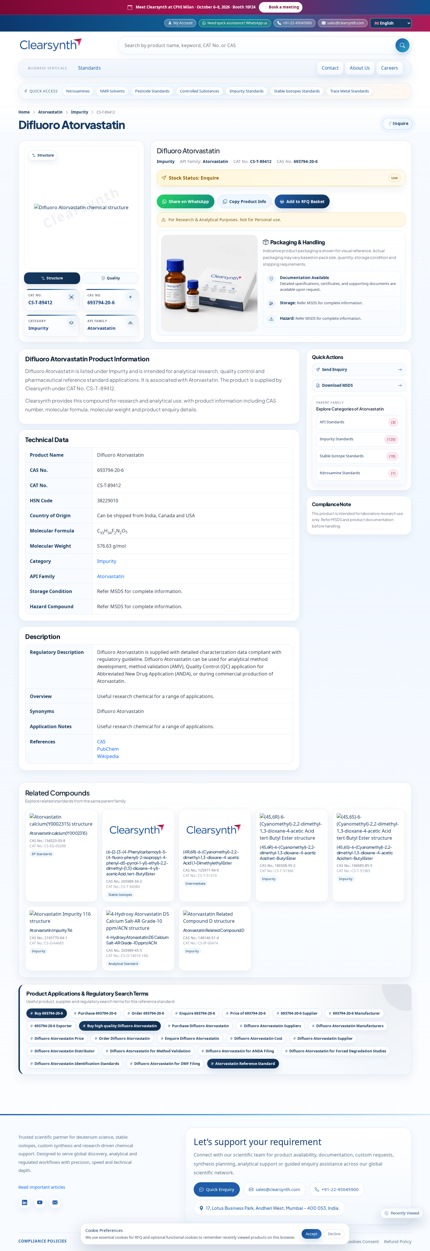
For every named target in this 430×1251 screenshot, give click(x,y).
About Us (360, 68)
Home (24, 112)
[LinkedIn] (24, 1203)
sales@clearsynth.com (345, 22)
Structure (55, 278)
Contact (330, 68)
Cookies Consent (362, 1241)
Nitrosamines (78, 91)
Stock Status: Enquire (194, 178)
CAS (101, 741)
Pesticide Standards (152, 91)
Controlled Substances (199, 91)
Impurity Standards (247, 91)
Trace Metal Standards (349, 91)
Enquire (400, 123)
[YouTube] (40, 1203)
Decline (334, 1233)
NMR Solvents (112, 91)
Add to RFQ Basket (305, 201)
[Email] (55, 1203)
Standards (89, 68)
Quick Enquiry (220, 1189)
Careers (389, 68)
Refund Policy (398, 1241)
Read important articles (41, 1187)
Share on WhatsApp (189, 201)
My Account (182, 22)
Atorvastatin (50, 112)
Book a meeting (284, 7)
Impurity (79, 112)
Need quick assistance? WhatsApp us (237, 22)
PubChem (108, 749)
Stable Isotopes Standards (297, 91)
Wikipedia (108, 756)
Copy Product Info (247, 201)
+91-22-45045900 (297, 22)
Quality (113, 278)
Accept (311, 1233)
